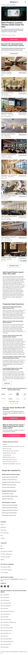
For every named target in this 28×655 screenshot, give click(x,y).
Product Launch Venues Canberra (10, 510)
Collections (3, 538)
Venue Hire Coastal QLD (6, 605)
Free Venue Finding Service (6, 554)
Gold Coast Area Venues (7, 493)
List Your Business (4, 572)
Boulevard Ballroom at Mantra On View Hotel (8, 237)
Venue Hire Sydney (5, 647)
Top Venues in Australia (5, 556)
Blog (1, 535)
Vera (2, 545)
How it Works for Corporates (6, 551)
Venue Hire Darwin (4, 608)
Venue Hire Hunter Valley (6, 619)
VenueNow (3, 4)
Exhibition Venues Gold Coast (9, 484)
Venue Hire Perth (4, 636)
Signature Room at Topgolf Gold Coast (8, 154)
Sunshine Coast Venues (7, 498)
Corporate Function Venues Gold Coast (11, 482)
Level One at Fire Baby (6, 72)
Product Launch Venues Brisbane (9, 507)
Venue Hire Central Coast (6, 603)
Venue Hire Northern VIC (6, 633)
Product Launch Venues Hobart (9, 512)
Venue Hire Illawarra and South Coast (8, 622)
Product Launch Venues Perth (9, 515)
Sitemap (2, 559)
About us (2, 524)
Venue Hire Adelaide (5, 594)
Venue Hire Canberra (5, 600)
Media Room (3, 527)
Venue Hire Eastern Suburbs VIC (7, 611)
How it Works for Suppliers (6, 569)
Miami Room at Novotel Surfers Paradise (8, 134)
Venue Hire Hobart (4, 616)
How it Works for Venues (6, 567)
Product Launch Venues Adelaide (9, 505)
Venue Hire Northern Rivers (6, 630)
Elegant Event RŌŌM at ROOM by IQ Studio (9, 195)
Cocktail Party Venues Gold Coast (10, 477)
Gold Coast (13, 4)
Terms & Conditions (5, 532)
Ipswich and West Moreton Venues (10, 496)
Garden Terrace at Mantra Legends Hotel (9, 216)
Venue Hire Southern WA (6, 644)
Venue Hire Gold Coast (5, 614)
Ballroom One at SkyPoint (7, 113)
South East (8, 4)
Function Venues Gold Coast (8, 487)
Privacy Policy (3, 530)
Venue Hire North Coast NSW (7, 627)
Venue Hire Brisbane (5, 597)
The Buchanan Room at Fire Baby (8, 257)
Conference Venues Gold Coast (9, 479)
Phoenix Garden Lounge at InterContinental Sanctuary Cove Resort (8, 92)
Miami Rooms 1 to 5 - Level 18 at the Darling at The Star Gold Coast (9, 175)
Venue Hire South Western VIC (7, 641)
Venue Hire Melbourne (5, 625)
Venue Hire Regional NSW (6, 638)
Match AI (2, 548)
